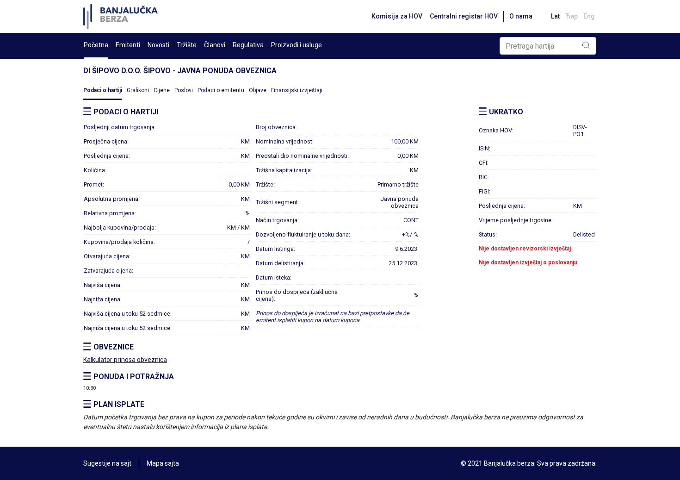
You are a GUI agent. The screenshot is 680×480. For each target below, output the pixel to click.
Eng (589, 16)
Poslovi (183, 90)
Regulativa (248, 45)
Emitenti (128, 45)
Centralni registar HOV (464, 16)
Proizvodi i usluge (296, 45)
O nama (520, 16)
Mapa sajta (163, 463)
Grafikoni (138, 90)
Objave (257, 90)
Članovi (214, 45)
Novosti (158, 45)
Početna (96, 45)
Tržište (187, 45)
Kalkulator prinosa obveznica (125, 359)
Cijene (162, 90)
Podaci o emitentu (221, 90)
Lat (555, 16)
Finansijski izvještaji (296, 90)
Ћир (571, 16)
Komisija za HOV (396, 16)
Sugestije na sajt (107, 463)
